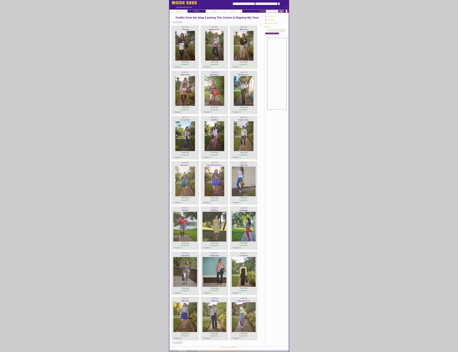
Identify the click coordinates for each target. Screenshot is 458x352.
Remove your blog (226, 351)
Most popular (271, 20)
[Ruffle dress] (214, 241)
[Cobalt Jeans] (244, 196)
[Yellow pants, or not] (244, 331)
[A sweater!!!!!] (244, 286)
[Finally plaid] (244, 241)
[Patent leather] (185, 286)
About (233, 11)
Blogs (214, 11)
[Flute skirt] (185, 241)
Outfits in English (272, 23)
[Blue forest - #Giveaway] (185, 196)
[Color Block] (214, 150)
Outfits (196, 11)
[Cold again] (185, 60)
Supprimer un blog (214, 351)
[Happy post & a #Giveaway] (214, 60)
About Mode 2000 (238, 351)
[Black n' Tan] (243, 60)
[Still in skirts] (185, 331)
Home (178, 11)
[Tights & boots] (185, 105)
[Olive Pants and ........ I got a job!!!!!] (243, 105)
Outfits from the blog (273, 33)
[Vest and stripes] (185, 150)
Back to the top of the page (229, 347)
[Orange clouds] (214, 286)
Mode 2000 (182, 351)
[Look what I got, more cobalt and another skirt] (214, 196)
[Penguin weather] (243, 150)
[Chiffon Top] (214, 331)
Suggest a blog (203, 351)
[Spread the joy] (214, 105)
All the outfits (271, 16)
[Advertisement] (276, 74)
